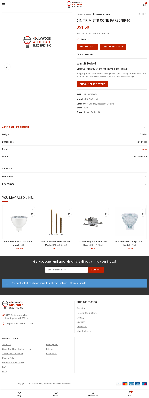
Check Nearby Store (92, 84)
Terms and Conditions (12, 353)
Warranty (7, 176)
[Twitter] (88, 112)
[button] (32, 213)
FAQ (4, 367)
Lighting (87, 14)
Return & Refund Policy (13, 362)
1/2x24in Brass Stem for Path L (56, 241)
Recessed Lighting (101, 14)
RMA (4, 371)
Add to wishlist (86, 54)
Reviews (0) (8, 184)
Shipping (7, 168)
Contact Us (51, 353)
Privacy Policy (8, 358)
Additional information (15, 127)
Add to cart (87, 46)
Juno (86, 108)
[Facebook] (84, 112)
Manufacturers (84, 331)
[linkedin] (95, 112)
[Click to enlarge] (7, 67)
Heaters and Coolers (87, 313)
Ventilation (82, 326)
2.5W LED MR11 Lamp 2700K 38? (130, 241)
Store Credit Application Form (16, 349)
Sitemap (50, 349)
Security (81, 322)
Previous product (139, 14)
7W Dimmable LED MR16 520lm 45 (19, 241)
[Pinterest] (92, 112)
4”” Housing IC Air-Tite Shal (93, 241)
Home (79, 14)
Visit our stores (113, 46)
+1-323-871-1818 (24, 323)
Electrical (81, 308)
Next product (145, 14)
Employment (52, 344)
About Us (6, 344)
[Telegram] (99, 112)
